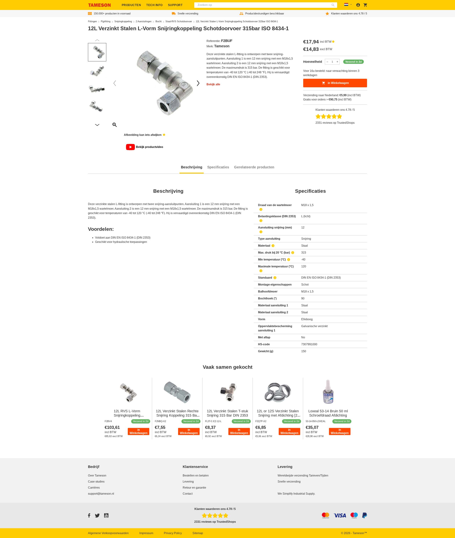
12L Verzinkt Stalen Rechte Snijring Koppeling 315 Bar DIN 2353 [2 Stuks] (177, 415)
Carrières (94, 487)
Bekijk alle (213, 84)
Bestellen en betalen (196, 475)
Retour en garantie (194, 487)
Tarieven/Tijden (318, 475)
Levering (188, 481)
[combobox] (265, 5)
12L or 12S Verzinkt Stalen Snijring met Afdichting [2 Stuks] (278, 415)
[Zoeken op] (334, 5)
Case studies (96, 481)
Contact (187, 493)
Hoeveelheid (312, 61)
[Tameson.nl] (99, 5)
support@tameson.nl (101, 493)
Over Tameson (97, 475)
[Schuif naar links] (198, 83)
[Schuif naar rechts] (114, 83)
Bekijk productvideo (149, 146)
